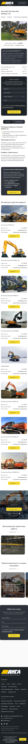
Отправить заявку (14, 112)
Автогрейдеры (4, 706)
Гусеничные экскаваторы (20, 232)
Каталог (3, 684)
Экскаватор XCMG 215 (7, 225)
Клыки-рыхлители (13, 709)
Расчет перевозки (12, 686)
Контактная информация (7, 689)
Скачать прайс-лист (13, 513)
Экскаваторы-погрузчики (7, 703)
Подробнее (13, 236)
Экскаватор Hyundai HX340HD (10, 331)
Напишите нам (13, 192)
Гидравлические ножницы (7, 711)
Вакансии (17, 689)
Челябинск (9, 5)
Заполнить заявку (13, 509)
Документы (24, 689)
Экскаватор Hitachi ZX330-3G (9, 401)
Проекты (14, 684)
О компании (4, 686)
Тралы (18, 706)
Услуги (8, 684)
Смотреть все (12, 532)
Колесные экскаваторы (6, 701)
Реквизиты (3, 692)
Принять (23, 739)
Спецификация (18, 121)
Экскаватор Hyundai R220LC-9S (10, 260)
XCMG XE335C (5, 366)
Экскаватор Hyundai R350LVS (9, 295)
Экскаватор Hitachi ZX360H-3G (10, 472)
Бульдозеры (22, 703)
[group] (14, 30)
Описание (8, 121)
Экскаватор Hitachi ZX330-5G (9, 437)
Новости (19, 684)
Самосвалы (12, 706)
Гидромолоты (4, 709)
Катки (16, 703)
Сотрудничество (12, 692)
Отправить (13, 635)
